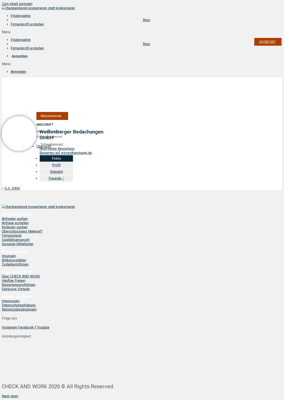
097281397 (267, 42)
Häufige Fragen (13, 280)
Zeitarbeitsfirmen (15, 264)
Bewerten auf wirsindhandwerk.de (65, 153)
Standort (56, 172)
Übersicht (43, 146)
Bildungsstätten (14, 260)
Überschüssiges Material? (22, 231)
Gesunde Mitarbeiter (18, 244)
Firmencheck (12, 235)
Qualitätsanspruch (16, 240)
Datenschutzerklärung (19, 305)
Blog (146, 20)
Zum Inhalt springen (17, 4)
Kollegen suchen (15, 227)
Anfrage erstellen (15, 223)
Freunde (56, 178)
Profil (56, 165)
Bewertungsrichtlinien (18, 285)
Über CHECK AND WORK (21, 276)
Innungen (9, 256)
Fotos (56, 158)
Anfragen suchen (15, 219)
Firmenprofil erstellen (27, 24)
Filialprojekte (21, 16)
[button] (142, 32)
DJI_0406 (12, 188)
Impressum (11, 301)
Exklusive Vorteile (16, 289)
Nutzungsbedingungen (19, 309)
